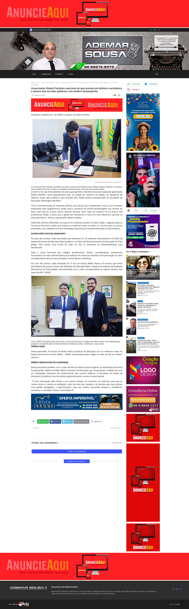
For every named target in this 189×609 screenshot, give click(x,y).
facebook (153, 84)
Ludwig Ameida (46, 74)
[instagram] (158, 30)
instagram (136, 89)
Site (135, 210)
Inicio (34, 74)
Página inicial (35, 82)
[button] (157, 74)
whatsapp (136, 84)
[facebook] (155, 30)
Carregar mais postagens (76, 461)
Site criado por (13, 604)
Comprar (153, 210)
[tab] (34, 74)
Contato (70, 74)
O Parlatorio (59, 74)
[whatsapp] (151, 30)
